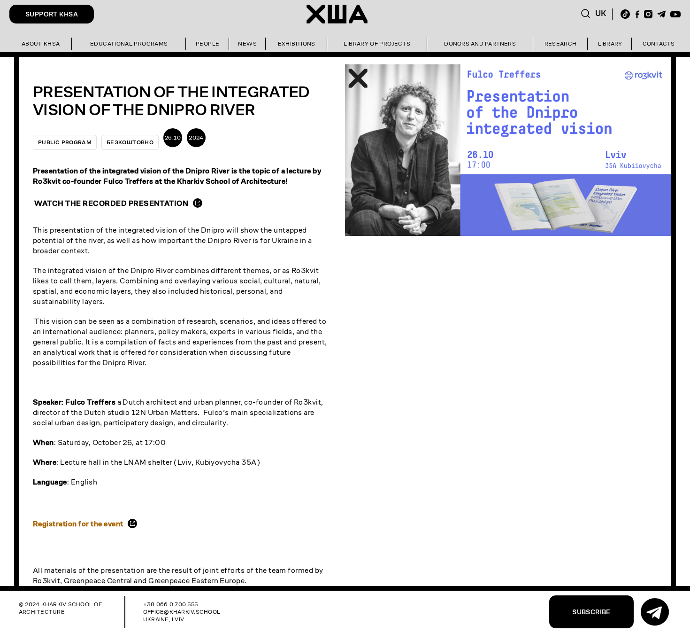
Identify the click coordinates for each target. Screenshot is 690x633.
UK (600, 13)
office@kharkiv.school (181, 611)
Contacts (659, 43)
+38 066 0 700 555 (170, 604)
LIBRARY (610, 43)
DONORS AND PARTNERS (480, 43)
